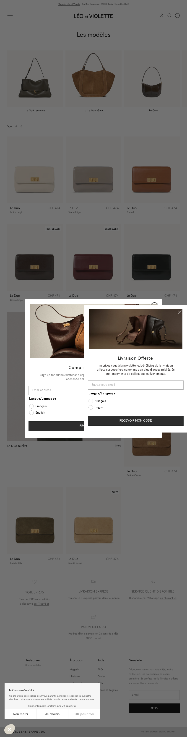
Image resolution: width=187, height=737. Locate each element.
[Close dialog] (180, 312)
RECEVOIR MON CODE (135, 420)
